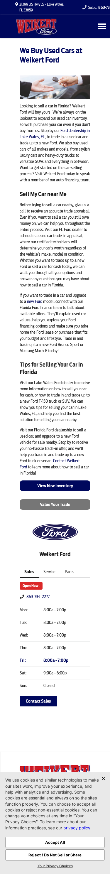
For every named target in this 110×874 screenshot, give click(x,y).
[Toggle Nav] (102, 26)
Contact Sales (38, 701)
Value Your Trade (55, 504)
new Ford (34, 301)
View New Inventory (55, 485)
